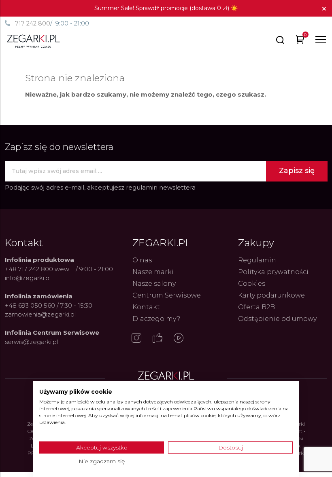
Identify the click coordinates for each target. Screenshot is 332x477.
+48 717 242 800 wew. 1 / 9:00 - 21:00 (59, 269)
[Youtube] (178, 339)
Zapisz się (297, 170)
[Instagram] (136, 339)
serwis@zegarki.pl (31, 342)
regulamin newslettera (161, 187)
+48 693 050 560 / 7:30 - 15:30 (48, 305)
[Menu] (320, 39)
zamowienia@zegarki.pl (40, 314)
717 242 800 (32, 23)
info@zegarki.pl (28, 278)
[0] (300, 41)
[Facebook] (157, 339)
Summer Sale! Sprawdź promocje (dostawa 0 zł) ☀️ (166, 8)
